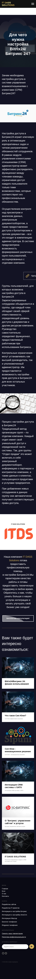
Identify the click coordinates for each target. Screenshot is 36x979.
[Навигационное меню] (32, 4)
